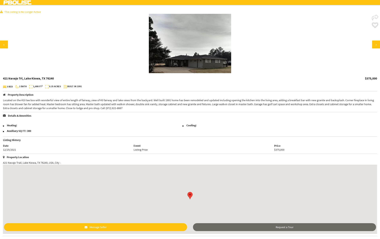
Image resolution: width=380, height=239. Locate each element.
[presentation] (4, 44)
